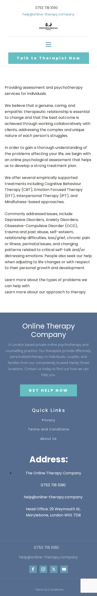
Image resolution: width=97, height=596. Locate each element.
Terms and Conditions (48, 429)
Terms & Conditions (49, 590)
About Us (48, 439)
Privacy (48, 420)
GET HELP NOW (48, 390)
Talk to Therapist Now (49, 58)
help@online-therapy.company (53, 497)
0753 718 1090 (53, 485)
